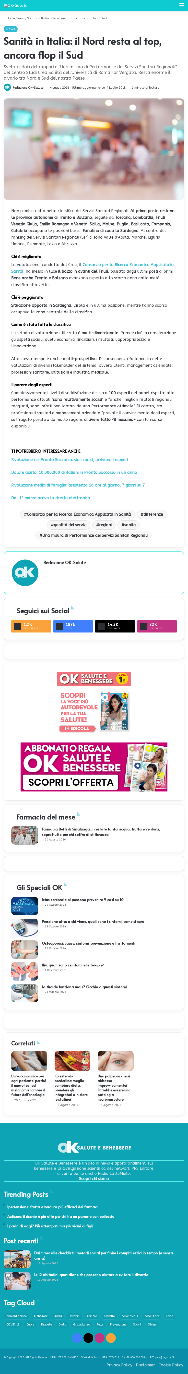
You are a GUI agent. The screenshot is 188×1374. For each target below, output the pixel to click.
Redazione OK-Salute (28, 87)
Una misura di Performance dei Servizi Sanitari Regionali (95, 535)
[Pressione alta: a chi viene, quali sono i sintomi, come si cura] (24, 928)
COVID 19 (13, 1324)
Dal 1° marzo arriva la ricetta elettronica (50, 498)
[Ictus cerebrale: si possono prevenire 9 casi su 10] (24, 906)
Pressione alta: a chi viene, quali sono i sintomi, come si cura (93, 921)
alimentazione (16, 1316)
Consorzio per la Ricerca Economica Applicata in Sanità (79, 514)
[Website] (46, 571)
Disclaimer (145, 1365)
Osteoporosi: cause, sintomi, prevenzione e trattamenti (88, 943)
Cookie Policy (171, 1365)
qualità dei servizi (70, 525)
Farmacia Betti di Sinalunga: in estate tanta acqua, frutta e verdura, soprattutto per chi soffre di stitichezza (101, 831)
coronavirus (130, 1316)
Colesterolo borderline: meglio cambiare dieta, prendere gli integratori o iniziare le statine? (71, 1088)
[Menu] (181, 7)
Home (10, 18)
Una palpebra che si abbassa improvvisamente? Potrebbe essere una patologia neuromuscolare (114, 1088)
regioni (105, 525)
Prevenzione (118, 1324)
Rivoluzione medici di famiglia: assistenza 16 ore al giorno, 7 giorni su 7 (78, 485)
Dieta (62, 1324)
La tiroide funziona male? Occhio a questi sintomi (84, 986)
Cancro (92, 1316)
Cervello (109, 1316)
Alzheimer (40, 1316)
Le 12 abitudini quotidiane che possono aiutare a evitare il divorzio (91, 1274)
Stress (152, 1324)
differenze (153, 514)
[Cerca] (173, 7)
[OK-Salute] (15, 5)
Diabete (46, 1324)
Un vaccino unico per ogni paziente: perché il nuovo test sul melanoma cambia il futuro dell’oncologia (28, 1085)
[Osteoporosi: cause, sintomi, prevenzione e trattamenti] (24, 949)
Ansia (58, 1316)
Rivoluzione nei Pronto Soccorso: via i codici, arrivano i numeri (69, 459)
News (20, 18)
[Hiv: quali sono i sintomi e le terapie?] (24, 971)
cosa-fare (152, 1316)
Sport (137, 1324)
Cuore (30, 1324)
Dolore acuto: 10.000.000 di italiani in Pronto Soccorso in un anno (74, 472)
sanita (130, 525)
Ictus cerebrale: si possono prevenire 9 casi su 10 (83, 899)
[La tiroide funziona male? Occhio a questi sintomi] (24, 993)
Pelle (100, 1324)
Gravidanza (81, 1324)
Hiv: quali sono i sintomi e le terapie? (73, 964)
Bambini (74, 1316)
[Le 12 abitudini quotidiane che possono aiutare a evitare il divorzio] (17, 1281)
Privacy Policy (119, 1365)
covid (169, 1316)
